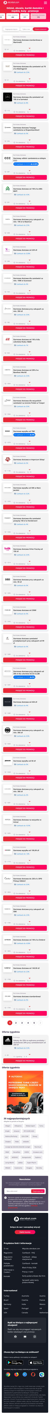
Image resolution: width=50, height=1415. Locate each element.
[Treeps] (7, 400)
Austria (42, 1296)
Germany (7, 1304)
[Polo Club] (7, 701)
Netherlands (45, 1313)
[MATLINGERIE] (7, 66)
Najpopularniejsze (11, 29)
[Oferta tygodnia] (25, 1092)
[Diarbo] (7, 579)
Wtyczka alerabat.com (31, 1249)
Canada (25, 1313)
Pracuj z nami (27, 1272)
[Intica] (7, 819)
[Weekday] (7, 431)
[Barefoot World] (7, 370)
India (24, 1304)
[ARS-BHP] (7, 188)
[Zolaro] (7, 996)
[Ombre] (7, 939)
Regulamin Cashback (8, 1258)
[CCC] (7, 158)
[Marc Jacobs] (7, 487)
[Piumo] (7, 308)
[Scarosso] (7, 278)
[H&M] (7, 339)
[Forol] (7, 638)
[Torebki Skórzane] (7, 760)
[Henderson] (7, 518)
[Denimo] (7, 850)
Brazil (6, 1300)
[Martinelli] (7, 39)
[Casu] (7, 878)
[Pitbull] (7, 730)
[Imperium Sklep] (7, 459)
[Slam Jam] (7, 610)
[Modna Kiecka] (7, 250)
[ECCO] (7, 671)
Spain (6, 1308)
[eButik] (7, 549)
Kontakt (7, 1276)
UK (41, 1308)
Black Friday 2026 (29, 1267)
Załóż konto (25, 1232)
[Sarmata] (7, 97)
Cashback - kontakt (30, 1263)
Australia (25, 1296)
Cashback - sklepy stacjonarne (29, 1258)
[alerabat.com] (11, 2)
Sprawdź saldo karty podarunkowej (30, 1281)
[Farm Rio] (7, 909)
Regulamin (8, 1253)
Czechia (25, 1300)
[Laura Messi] (7, 789)
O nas (6, 1249)
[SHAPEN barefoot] (7, 127)
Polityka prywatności (9, 1264)
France (42, 1300)
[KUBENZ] (7, 968)
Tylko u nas (26, 29)
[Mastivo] (7, 219)
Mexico (42, 1304)
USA (5, 1313)
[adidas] (7, 1040)
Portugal (25, 1308)
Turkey (6, 1296)
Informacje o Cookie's (9, 1271)
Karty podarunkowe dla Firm (33, 1276)
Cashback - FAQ (28, 1253)
